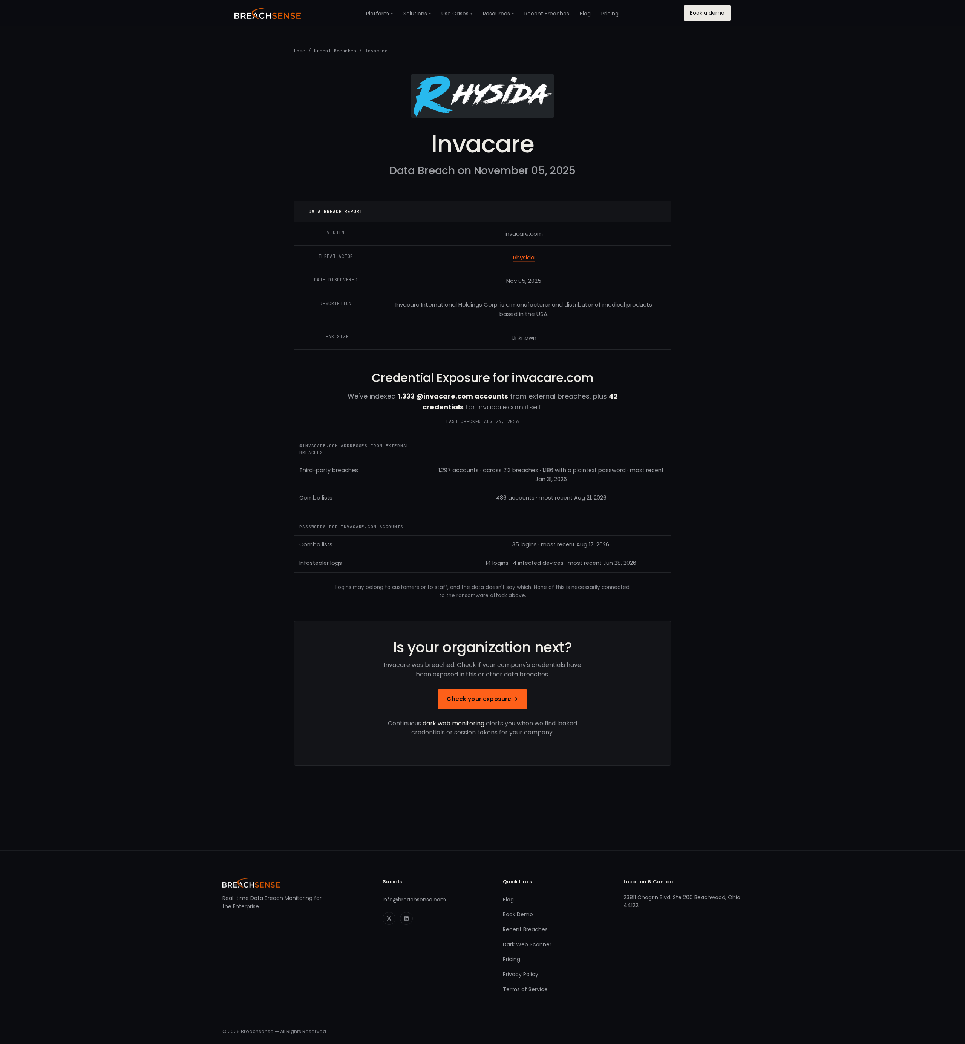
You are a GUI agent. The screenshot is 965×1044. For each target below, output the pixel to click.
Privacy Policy (520, 974)
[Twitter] (389, 918)
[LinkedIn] (406, 918)
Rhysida (524, 257)
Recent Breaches (546, 13)
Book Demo (518, 914)
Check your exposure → (482, 699)
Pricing (610, 13)
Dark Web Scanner (527, 944)
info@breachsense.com (414, 899)
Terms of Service (525, 989)
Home (299, 51)
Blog (585, 13)
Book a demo (707, 13)
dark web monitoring (453, 723)
